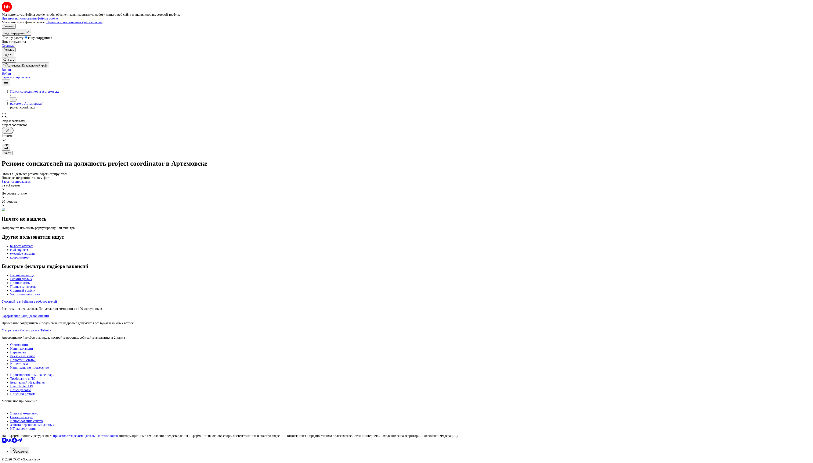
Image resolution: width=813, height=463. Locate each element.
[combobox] (21, 121)
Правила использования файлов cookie (74, 22)
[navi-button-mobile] (6, 82)
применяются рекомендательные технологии (85, 436)
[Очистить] (8, 130)
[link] (9, 60)
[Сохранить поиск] (6, 147)
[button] (6, 69)
